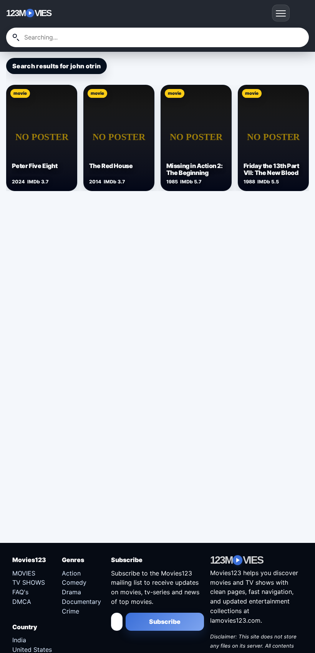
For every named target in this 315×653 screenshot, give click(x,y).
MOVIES (23, 573)
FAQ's (20, 592)
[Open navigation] (281, 13)
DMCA (21, 601)
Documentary (81, 601)
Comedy (74, 582)
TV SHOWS (28, 582)
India (19, 640)
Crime (70, 611)
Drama (71, 592)
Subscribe (165, 621)
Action (71, 573)
